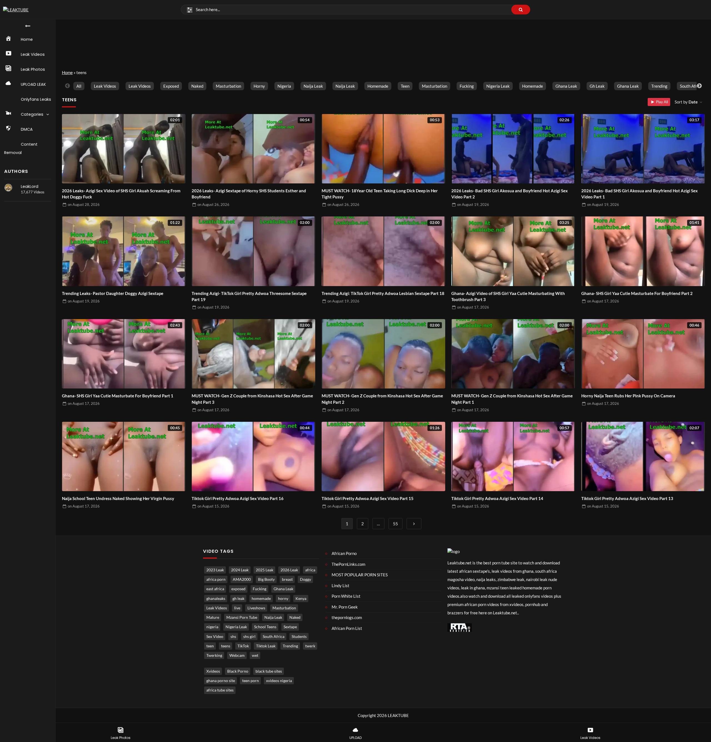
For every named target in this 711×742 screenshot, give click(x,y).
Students (299, 636)
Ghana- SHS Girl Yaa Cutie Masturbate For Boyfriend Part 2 (637, 293)
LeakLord (29, 186)
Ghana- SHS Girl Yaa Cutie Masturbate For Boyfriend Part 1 (117, 395)
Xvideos (213, 671)
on (84, 204)
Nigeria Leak (498, 86)
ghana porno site (220, 680)
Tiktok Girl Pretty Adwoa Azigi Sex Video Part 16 (238, 498)
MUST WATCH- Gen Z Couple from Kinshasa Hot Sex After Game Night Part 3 (252, 399)
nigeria (284, 86)
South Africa (691, 86)
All (78, 86)
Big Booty (266, 579)
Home (67, 72)
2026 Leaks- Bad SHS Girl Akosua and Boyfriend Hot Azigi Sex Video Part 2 (509, 194)
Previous (67, 86)
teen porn (250, 680)
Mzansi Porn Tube (241, 617)
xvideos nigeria (279, 680)
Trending (659, 86)
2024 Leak (240, 570)
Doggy (305, 579)
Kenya (301, 598)
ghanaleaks (215, 598)
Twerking (214, 655)
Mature (212, 617)
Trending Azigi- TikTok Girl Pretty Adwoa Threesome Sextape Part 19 (249, 296)
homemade (377, 86)
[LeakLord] (8, 187)
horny (259, 86)
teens (225, 646)
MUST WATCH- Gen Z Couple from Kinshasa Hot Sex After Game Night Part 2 (382, 399)
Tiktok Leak (266, 646)
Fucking (467, 86)
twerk (310, 646)
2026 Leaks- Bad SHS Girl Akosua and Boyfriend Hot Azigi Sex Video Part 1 (639, 194)
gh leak (597, 86)
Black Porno (237, 671)
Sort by (686, 101)
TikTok (243, 646)
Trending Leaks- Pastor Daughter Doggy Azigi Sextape (112, 293)
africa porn (216, 579)
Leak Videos (105, 86)
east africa (215, 589)
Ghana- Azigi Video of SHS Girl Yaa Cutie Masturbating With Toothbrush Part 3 (508, 296)
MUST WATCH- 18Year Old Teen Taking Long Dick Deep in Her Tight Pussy (380, 194)
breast (287, 579)
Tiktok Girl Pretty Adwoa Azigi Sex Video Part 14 (497, 498)
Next (699, 86)
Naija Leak (313, 86)
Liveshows (256, 608)
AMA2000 (242, 579)
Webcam (237, 655)
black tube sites (269, 671)
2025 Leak (264, 570)
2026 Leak (289, 570)
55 (395, 523)
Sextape (290, 627)
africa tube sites (220, 690)
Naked (197, 86)
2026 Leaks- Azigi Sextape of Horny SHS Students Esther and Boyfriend (249, 194)
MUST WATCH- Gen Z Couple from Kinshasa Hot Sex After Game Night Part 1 (512, 399)
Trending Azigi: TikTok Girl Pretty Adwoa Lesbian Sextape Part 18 (383, 293)
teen (405, 86)
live (237, 608)
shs (233, 636)
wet (255, 655)
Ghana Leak (566, 86)
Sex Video (214, 636)
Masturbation (228, 86)
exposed (171, 86)
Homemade (532, 86)
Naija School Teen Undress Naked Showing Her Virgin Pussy (118, 498)
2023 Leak (215, 570)
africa (310, 570)
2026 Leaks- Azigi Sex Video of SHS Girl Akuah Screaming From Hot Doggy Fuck (121, 194)
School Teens (265, 627)
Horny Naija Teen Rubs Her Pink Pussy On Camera (628, 395)
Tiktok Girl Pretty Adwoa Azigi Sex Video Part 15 (368, 498)
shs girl (249, 636)
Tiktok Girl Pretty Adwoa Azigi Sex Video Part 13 (627, 498)
